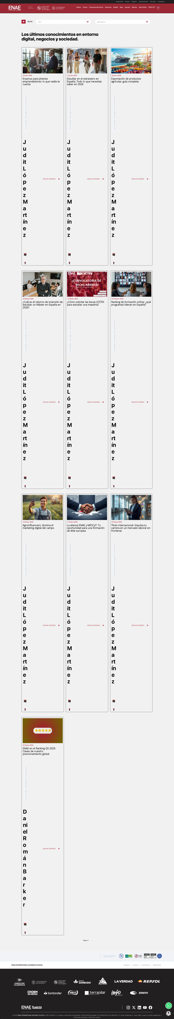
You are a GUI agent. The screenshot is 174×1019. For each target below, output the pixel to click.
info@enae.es (129, 1015)
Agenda (127, 7)
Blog (121, 7)
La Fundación (161, 1)
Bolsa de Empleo (157, 965)
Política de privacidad (80, 1017)
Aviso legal (137, 1015)
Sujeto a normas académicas (151, 1015)
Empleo (115, 7)
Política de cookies (94, 1017)
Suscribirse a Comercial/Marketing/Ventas (1, 950)
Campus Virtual (119, 1)
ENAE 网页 (151, 7)
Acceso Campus (145, 965)
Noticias (134, 7)
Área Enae (135, 965)
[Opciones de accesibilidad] (168, 1013)
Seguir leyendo (49, 179)
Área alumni (126, 965)
